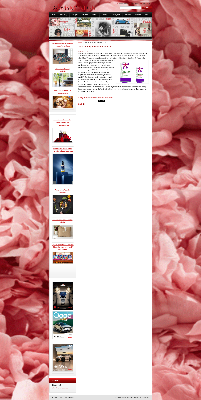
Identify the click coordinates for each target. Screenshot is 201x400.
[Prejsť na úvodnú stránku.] (73, 9)
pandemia (100, 97)
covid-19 (93, 97)
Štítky (80, 98)
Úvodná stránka (123, 3)
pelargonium (109, 97)
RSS (143, 3)
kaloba (86, 97)
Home (80, 42)
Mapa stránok (135, 3)
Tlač (149, 3)
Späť (80, 104)
